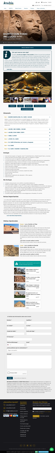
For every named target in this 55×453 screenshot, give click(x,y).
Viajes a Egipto (16, 42)
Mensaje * (9, 354)
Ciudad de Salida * (11, 331)
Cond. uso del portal (25, 426)
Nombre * (9, 320)
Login (38, 2)
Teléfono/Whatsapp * (12, 342)
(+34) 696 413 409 (10, 408)
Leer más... (9, 69)
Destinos (26, 8)
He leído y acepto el (39, 411)
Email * (28, 342)
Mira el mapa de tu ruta (27, 47)
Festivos (32, 8)
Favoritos (45, 2)
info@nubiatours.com (12, 411)
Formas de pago (24, 423)
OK (36, 451)
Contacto (22, 405)
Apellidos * (29, 320)
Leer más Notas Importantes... (14, 215)
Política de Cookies (43, 451)
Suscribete (36, 416)
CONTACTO (37, 5)
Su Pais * (28, 325)
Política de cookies (25, 428)
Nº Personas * (10, 336)
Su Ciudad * (10, 325)
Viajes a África (10, 42)
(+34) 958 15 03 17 (10, 405)
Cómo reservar (24, 413)
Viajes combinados (41, 8)
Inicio (5, 8)
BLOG (49, 2)
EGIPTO (11, 8)
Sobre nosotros (24, 411)
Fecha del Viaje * (30, 331)
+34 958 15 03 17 (47, 5)
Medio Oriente (18, 8)
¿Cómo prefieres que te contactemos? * (17, 347)
